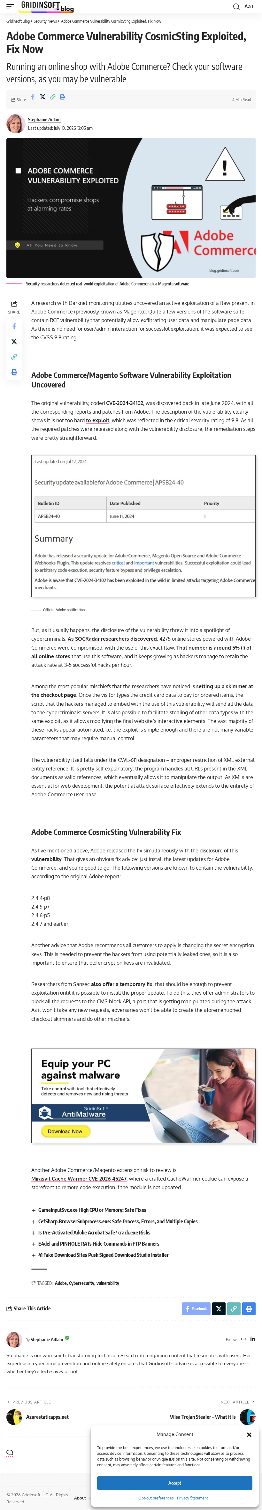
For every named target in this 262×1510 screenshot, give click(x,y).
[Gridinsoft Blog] (46, 6)
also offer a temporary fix (121, 984)
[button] (249, 1434)
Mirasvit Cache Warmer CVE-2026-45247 (79, 1178)
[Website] (244, 1339)
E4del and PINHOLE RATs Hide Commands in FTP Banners (98, 1244)
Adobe (61, 1283)
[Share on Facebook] (32, 99)
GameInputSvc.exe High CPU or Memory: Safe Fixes (92, 1210)
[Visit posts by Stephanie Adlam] (16, 123)
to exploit (97, 420)
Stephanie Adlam (44, 119)
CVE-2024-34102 (124, 403)
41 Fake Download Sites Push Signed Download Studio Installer (103, 1255)
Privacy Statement (192, 1498)
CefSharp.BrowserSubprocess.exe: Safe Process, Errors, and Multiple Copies (118, 1221)
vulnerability (46, 859)
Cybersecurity (81, 1283)
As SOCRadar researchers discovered (112, 639)
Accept (174, 1483)
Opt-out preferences (156, 1498)
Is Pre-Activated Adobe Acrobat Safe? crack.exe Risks (94, 1232)
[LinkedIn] (253, 1339)
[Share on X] (42, 99)
